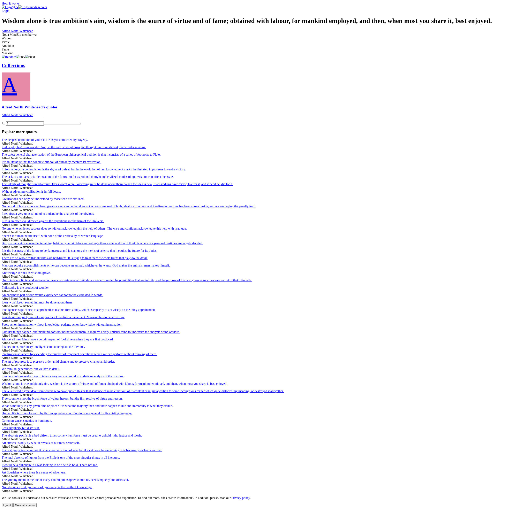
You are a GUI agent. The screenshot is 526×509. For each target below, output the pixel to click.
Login (5, 11)
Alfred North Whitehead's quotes (29, 107)
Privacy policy (240, 498)
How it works (11, 3)
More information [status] (25, 505)
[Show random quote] (9, 57)
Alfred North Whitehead (17, 31)
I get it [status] (7, 505)
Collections (13, 65)
